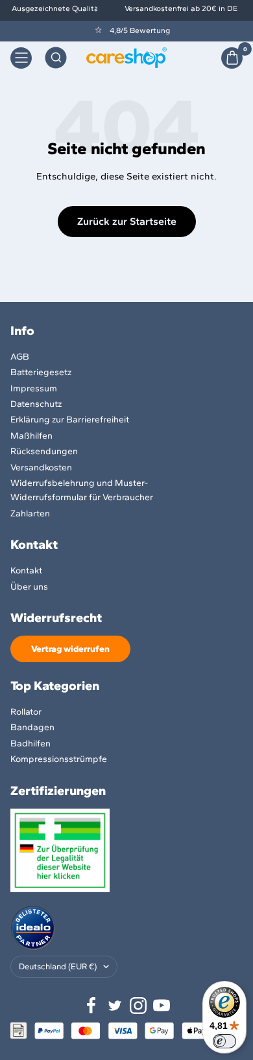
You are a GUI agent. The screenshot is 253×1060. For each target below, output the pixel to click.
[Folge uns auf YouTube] (161, 1005)
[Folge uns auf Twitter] (114, 1005)
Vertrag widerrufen (70, 648)
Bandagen (32, 727)
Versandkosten (41, 467)
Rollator (26, 711)
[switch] (224, 1041)
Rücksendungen (44, 451)
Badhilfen (30, 743)
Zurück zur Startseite (126, 221)
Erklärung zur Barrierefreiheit (69, 419)
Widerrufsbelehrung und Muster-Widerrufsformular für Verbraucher (81, 490)
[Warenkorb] (232, 58)
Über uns (29, 586)
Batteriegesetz (40, 372)
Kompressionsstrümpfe (58, 759)
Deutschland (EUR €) (58, 966)
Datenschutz (36, 403)
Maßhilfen (31, 435)
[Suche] (56, 58)
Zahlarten (30, 513)
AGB (19, 356)
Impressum (33, 388)
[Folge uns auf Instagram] (138, 1005)
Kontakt (26, 570)
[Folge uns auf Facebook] (91, 1005)
